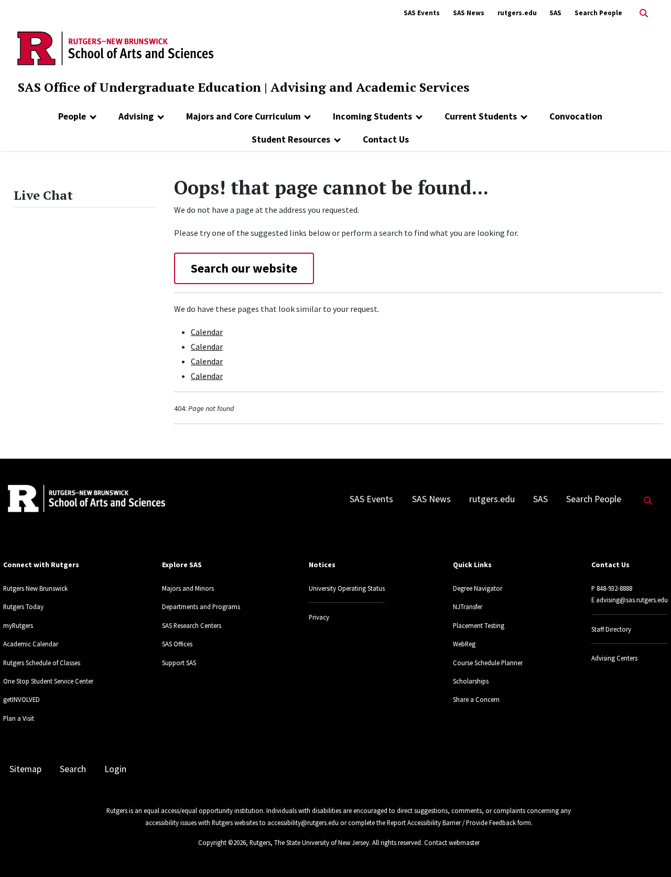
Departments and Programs (201, 606)
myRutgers (18, 625)
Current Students (481, 116)
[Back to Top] (648, 851)
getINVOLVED (21, 699)
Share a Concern (476, 699)
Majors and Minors (188, 588)
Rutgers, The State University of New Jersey (309, 842)
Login (115, 769)
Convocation (575, 116)
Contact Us (386, 139)
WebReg (464, 644)
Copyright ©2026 (222, 842)
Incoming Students (372, 116)
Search (73, 769)
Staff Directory (611, 629)
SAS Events (422, 12)
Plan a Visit (18, 718)
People (72, 116)
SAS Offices (177, 644)
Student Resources (291, 139)
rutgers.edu (517, 12)
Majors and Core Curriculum (243, 116)
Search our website (244, 268)
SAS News (468, 12)
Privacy (319, 617)
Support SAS (179, 662)
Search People (598, 12)
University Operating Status (347, 588)
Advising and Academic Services (369, 87)
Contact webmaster (452, 842)
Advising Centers (614, 658)
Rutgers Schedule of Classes (41, 662)
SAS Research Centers (191, 625)
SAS (555, 12)
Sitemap (25, 769)
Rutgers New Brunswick (35, 588)
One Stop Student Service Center (48, 681)
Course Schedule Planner (488, 662)
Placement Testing (478, 625)
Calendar (207, 332)
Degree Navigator (477, 588)
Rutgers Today (23, 606)
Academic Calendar (30, 644)
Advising (136, 116)
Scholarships (471, 681)
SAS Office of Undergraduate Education (139, 87)
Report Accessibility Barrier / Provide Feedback (451, 822)
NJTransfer (467, 606)
